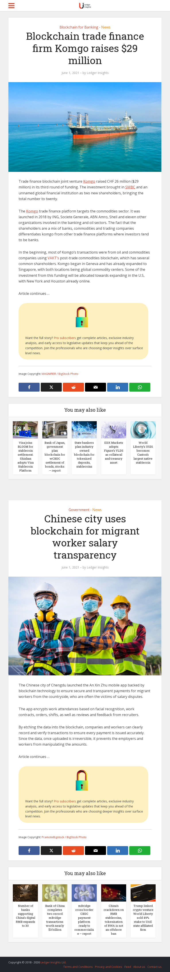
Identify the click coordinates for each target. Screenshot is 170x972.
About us (139, 967)
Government (79, 509)
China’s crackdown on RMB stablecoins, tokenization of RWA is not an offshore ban (114, 920)
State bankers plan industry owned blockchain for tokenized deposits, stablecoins (84, 454)
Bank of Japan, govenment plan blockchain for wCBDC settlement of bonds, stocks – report (54, 456)
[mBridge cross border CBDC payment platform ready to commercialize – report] (84, 892)
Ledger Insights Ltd (53, 962)
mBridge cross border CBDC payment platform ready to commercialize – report (84, 920)
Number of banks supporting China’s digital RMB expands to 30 (25, 916)
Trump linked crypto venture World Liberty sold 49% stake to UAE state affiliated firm (143, 918)
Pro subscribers (65, 338)
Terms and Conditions (78, 967)
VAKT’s (53, 258)
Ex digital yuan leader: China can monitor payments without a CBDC (81, 960)
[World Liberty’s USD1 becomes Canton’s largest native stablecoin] (143, 429)
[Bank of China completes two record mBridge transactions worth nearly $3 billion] (54, 892)
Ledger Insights (98, 73)
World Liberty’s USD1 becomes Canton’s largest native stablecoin (143, 452)
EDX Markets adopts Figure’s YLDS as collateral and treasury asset (113, 452)
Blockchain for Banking (79, 27)
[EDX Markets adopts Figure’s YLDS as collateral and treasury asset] (113, 429)
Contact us (154, 967)
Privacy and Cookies (108, 967)
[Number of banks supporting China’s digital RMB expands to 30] (25, 892)
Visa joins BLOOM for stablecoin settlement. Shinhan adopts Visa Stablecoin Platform (25, 456)
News (105, 27)
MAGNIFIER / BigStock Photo (60, 374)
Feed (127, 967)
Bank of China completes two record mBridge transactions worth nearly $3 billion (55, 918)
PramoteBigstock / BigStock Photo (64, 837)
